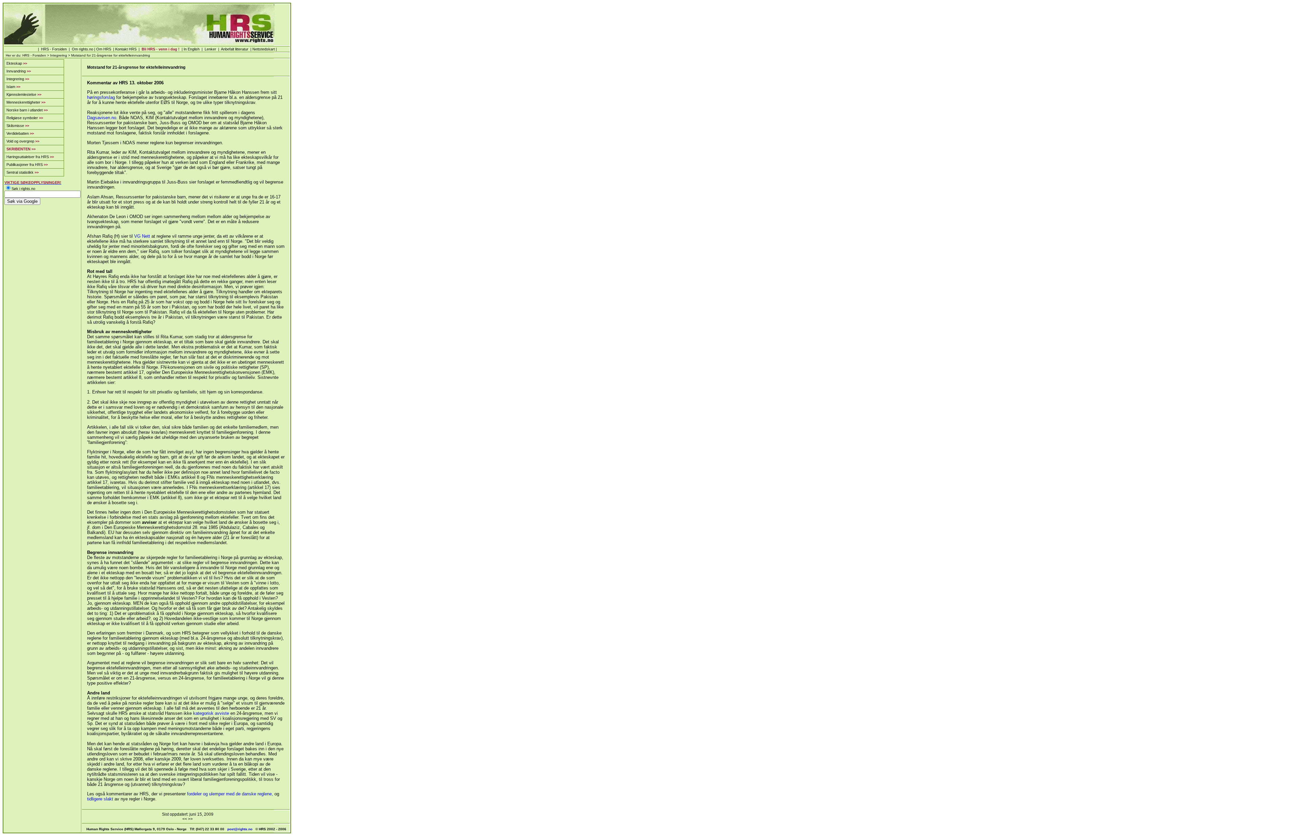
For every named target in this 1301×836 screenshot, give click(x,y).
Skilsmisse (17, 126)
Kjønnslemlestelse (23, 94)
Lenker (210, 49)
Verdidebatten (20, 133)
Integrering (58, 55)
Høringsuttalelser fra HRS (30, 157)
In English (192, 49)
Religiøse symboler (24, 118)
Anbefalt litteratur (234, 49)
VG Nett (142, 236)
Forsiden (59, 49)
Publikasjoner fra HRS (27, 165)
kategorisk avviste (211, 713)
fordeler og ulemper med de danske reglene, (230, 793)
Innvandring (18, 71)
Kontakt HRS (125, 49)
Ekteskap (16, 63)
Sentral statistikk (22, 172)
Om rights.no (82, 49)
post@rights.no (239, 829)
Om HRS (103, 49)
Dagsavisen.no (101, 117)
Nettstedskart (263, 49)
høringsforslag (101, 97)
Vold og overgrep (22, 141)
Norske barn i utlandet (27, 110)
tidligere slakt (100, 798)
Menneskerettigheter (25, 102)
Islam (13, 87)
